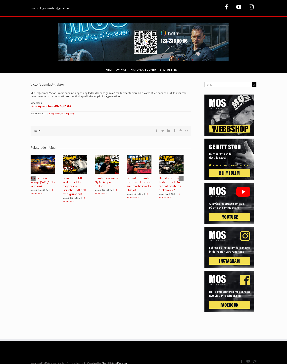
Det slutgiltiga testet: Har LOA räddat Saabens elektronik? (170, 184)
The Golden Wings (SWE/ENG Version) (43, 182)
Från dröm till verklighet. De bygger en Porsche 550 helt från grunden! (74, 186)
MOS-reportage (68, 113)
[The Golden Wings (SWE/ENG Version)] (43, 163)
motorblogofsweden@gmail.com (51, 8)
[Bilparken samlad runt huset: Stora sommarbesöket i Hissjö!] (139, 163)
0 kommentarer (42, 191)
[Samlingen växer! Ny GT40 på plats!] (107, 163)
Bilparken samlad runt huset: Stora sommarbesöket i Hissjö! (139, 184)
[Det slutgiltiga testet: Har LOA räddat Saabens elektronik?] (171, 163)
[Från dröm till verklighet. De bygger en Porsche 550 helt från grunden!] (75, 163)
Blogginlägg (54, 113)
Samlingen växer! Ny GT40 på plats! (107, 182)
